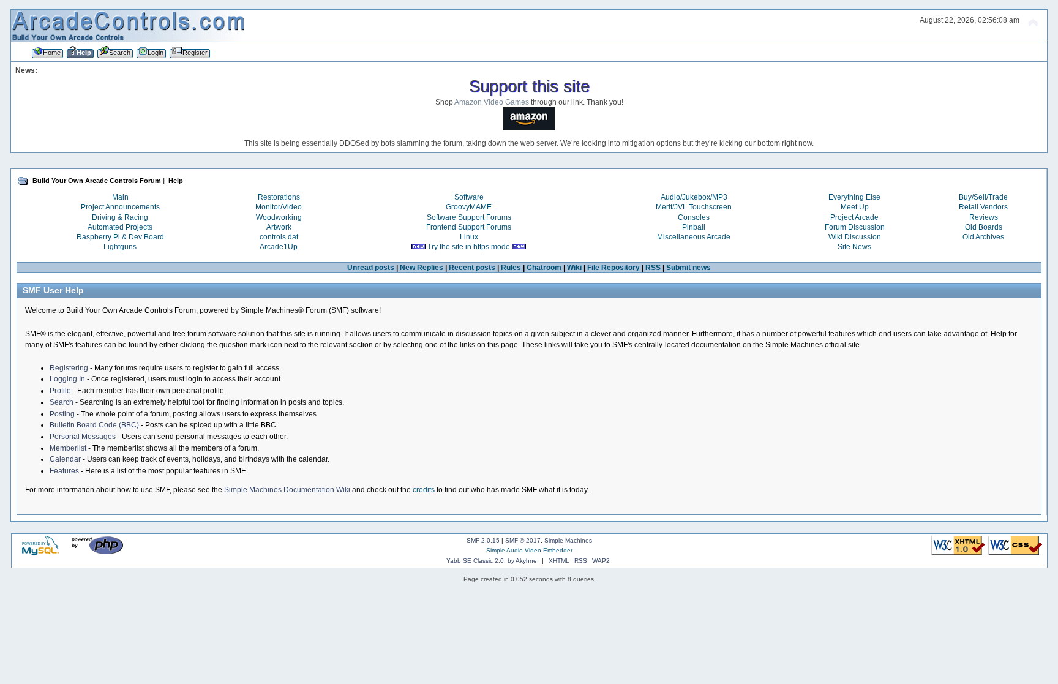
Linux (469, 237)
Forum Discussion (855, 227)
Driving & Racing (120, 217)
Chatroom (544, 267)
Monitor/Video (278, 207)
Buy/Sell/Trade (983, 197)
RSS (653, 267)
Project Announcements (120, 207)
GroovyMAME (469, 207)
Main (120, 197)
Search (61, 402)
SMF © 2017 (523, 540)
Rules (511, 267)
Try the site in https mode (468, 246)
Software (469, 197)
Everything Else (854, 197)
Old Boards (983, 227)
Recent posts (472, 267)
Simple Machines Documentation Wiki (287, 490)
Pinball (693, 227)
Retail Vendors (983, 207)
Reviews (983, 217)
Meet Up (855, 207)
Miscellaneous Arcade (693, 237)
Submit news (688, 267)
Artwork (278, 227)
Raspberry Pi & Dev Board (120, 237)
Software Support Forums (469, 217)
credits (424, 490)
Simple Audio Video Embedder (529, 550)
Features (64, 471)
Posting (62, 414)
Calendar (65, 459)
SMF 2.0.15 (483, 540)
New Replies (421, 267)
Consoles (694, 217)
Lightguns (120, 246)
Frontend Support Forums (468, 227)
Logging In (67, 379)
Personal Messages (83, 436)
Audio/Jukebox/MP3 (694, 197)
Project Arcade (854, 217)
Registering (69, 368)
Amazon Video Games (491, 102)
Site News (854, 246)
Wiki (574, 267)
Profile (60, 390)
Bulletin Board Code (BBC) (94, 425)
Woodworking (279, 217)
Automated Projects (120, 227)
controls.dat (279, 237)
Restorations (279, 197)
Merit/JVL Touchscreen (694, 207)
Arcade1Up (279, 246)
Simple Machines (568, 540)
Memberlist (68, 448)
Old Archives (983, 237)
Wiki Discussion (854, 237)
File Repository (613, 267)
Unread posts (370, 267)
